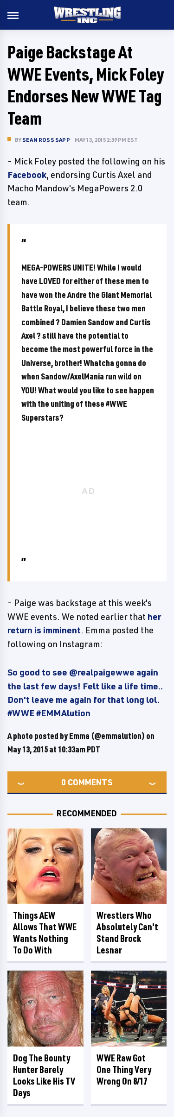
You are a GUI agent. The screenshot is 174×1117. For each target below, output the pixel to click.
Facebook (26, 174)
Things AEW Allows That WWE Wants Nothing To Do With (45, 932)
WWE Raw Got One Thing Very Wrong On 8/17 (124, 1069)
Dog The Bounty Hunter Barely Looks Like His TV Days (44, 1075)
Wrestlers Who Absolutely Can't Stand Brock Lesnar (127, 932)
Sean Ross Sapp (46, 139)
